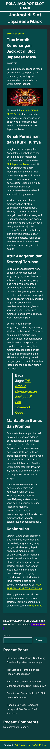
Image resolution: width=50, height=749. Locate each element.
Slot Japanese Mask (18, 164)
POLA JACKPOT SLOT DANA (30, 744)
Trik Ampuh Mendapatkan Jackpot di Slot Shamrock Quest (26, 396)
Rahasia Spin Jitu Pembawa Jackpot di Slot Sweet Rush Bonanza (22, 709)
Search (7, 635)
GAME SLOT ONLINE (15, 34)
